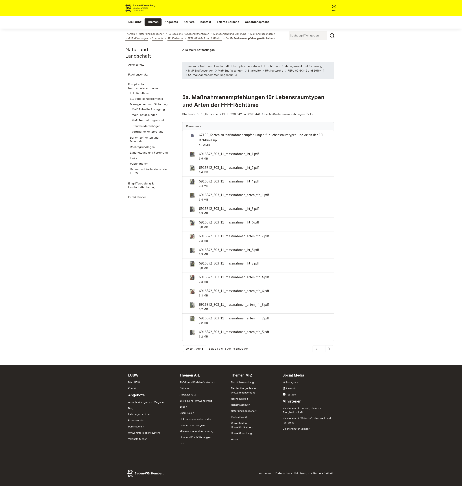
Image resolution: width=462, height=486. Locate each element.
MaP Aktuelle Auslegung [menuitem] (148, 109)
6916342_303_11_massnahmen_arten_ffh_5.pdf (234, 332)
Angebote (136, 395)
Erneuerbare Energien (192, 425)
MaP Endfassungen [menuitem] (144, 115)
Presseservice (136, 420)
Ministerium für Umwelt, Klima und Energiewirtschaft (302, 410)
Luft (182, 443)
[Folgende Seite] (329, 348)
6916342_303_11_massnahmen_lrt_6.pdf (229, 222)
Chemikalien (187, 412)
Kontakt (132, 388)
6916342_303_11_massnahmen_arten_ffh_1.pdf (234, 195)
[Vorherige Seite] (316, 348)
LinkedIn (291, 388)
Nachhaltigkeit (239, 398)
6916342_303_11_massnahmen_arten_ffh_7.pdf (234, 236)
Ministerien (291, 401)
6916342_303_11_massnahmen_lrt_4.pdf (229, 181)
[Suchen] (332, 35)
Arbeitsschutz (188, 394)
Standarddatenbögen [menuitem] (146, 126)
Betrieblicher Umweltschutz (196, 400)
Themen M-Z (241, 375)
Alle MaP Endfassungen (198, 50)
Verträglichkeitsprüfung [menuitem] (148, 131)
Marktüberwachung (242, 382)
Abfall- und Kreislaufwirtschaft (197, 382)
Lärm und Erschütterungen (195, 437)
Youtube (291, 394)
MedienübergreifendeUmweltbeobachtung (243, 390)
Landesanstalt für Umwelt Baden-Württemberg (147, 8)
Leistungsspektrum (139, 414)
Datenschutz (283, 473)
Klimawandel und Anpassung (196, 431)
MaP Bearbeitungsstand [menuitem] (148, 120)
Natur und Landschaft (243, 410)
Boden (183, 406)
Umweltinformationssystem (144, 432)
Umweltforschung (241, 433)
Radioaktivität (239, 417)
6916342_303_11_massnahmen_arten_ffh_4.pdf (234, 277)
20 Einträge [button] (196, 349)
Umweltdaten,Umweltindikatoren (242, 425)
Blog (130, 408)
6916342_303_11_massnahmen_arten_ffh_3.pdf (234, 304)
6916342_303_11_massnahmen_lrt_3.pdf (229, 208)
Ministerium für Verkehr (296, 428)
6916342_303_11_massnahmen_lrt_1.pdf (229, 154)
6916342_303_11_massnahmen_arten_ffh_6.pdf (234, 291)
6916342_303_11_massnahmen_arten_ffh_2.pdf (234, 318)
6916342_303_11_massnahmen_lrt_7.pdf (229, 167)
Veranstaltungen (137, 438)
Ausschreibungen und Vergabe (146, 402)
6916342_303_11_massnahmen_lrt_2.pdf (229, 263)
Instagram (292, 382)
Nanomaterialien (240, 404)
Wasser (235, 439)
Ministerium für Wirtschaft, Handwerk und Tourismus (306, 420)
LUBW (133, 375)
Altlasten (185, 388)
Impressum (265, 473)
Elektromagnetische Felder (195, 419)
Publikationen (136, 426)
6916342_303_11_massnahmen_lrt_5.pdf (229, 250)
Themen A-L (190, 375)
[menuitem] (135, 22)
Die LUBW (134, 382)
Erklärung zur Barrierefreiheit (313, 473)
